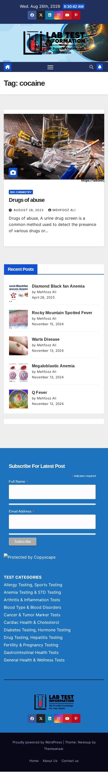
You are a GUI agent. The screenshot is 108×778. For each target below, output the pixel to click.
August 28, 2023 (29, 210)
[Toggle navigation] (50, 66)
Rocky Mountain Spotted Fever (62, 313)
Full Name (18, 481)
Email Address (21, 511)
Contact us (70, 761)
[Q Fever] (18, 399)
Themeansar (53, 749)
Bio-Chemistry (20, 192)
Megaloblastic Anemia (53, 366)
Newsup (84, 742)
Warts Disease (46, 339)
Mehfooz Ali (64, 210)
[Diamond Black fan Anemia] (18, 292)
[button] (91, 66)
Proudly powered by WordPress (38, 742)
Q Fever (39, 392)
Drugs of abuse (26, 200)
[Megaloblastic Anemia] (18, 372)
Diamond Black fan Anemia (58, 286)
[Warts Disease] (18, 345)
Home (34, 761)
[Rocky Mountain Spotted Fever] (18, 319)
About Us (50, 761)
